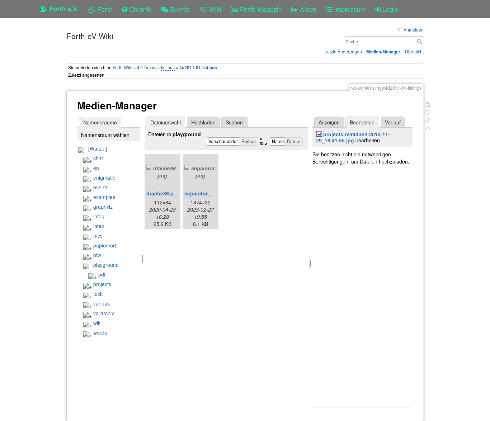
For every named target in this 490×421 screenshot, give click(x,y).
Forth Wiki (122, 67)
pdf (101, 274)
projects (102, 284)
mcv (98, 235)
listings (168, 67)
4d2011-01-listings (198, 67)
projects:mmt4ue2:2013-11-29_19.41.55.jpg (353, 137)
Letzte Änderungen (343, 51)
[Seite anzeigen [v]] (428, 103)
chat (98, 158)
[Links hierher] (428, 119)
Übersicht (414, 51)
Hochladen (203, 122)
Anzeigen (329, 122)
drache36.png (163, 193)
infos (98, 216)
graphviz (103, 206)
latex (98, 226)
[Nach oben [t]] (428, 128)
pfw (97, 255)
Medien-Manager (383, 51)
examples (104, 196)
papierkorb (105, 245)
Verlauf (393, 122)
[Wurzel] (97, 148)
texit (98, 293)
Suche (420, 41)
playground (106, 264)
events (100, 187)
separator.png (201, 193)
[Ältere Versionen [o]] (428, 112)
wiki (97, 322)
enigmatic (104, 177)
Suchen (234, 122)
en (96, 167)
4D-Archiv (146, 67)
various (101, 303)
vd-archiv (103, 313)
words (100, 332)
